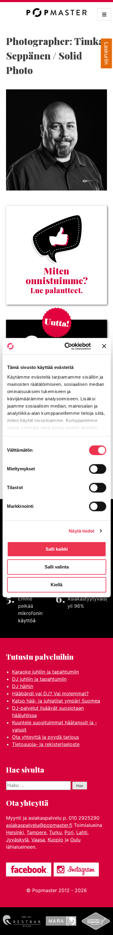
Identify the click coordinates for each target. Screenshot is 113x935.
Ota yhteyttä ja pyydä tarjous (45, 737)
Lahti (81, 832)
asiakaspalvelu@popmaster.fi (39, 825)
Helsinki (15, 832)
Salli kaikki (57, 549)
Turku (55, 832)
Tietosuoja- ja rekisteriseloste (46, 744)
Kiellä (56, 584)
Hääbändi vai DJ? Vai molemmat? (50, 693)
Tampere (36, 832)
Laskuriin (106, 53)
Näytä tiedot (81, 530)
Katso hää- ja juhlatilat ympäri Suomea (56, 701)
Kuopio (55, 840)
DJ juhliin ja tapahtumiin (39, 679)
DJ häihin (22, 686)
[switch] (97, 469)
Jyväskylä (17, 840)
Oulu (75, 840)
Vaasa (38, 840)
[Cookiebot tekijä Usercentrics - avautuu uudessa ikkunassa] (67, 346)
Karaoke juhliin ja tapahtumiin (45, 672)
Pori (69, 832)
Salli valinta (57, 566)
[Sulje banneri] (104, 346)
